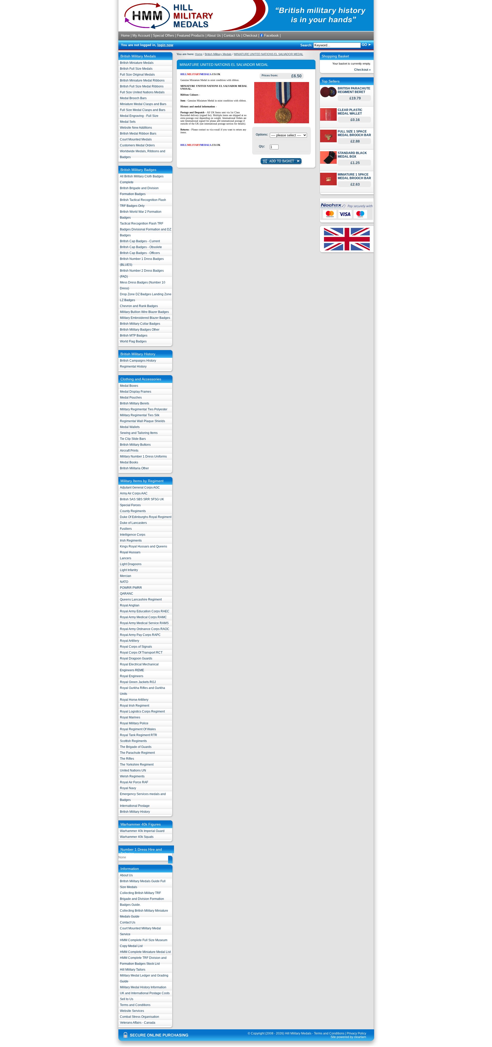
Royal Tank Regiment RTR (138, 735)
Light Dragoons (130, 564)
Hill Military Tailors (132, 969)
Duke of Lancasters (133, 523)
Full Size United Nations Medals (142, 92)
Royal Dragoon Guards (136, 658)
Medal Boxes (129, 386)
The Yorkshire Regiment (136, 764)
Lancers (125, 558)
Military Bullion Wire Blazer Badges (144, 312)
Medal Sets (128, 122)
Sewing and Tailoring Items (139, 433)
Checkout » (362, 70)
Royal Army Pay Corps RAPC (140, 635)
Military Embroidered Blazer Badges (145, 318)
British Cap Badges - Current (140, 241)
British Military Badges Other (139, 329)
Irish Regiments (131, 540)
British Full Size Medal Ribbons (141, 86)
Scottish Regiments (133, 741)
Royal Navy (128, 788)
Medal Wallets (130, 427)
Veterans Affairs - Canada (137, 1022)
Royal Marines (130, 717)
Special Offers (163, 35)
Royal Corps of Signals (136, 646)
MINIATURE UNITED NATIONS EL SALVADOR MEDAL (268, 54)
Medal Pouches (131, 397)
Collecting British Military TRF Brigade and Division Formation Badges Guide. (142, 899)
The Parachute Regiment (137, 753)
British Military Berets (134, 403)
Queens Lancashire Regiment (141, 599)
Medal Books (129, 462)
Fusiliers (126, 529)
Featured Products (190, 35)
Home (125, 35)
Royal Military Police (134, 723)
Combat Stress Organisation (139, 1017)
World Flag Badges (133, 341)
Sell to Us (126, 999)
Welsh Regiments (132, 776)
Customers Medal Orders (137, 145)
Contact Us (232, 35)
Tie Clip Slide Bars (133, 439)
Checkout (250, 35)
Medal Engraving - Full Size (139, 116)
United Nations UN (133, 770)
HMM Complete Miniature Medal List (145, 952)
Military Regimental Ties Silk (139, 415)
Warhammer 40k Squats (136, 837)
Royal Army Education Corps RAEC (144, 611)
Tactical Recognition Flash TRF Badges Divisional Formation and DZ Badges (145, 229)
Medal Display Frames (135, 391)
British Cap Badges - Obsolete (141, 247)
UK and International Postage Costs (145, 993)
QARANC (126, 593)
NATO (124, 582)
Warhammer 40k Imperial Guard (142, 831)
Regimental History (133, 366)
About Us (214, 35)
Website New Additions (136, 127)
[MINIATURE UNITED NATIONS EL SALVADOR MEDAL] (281, 122)
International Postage (135, 806)
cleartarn (360, 1037)
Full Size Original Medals (137, 74)
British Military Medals (218, 54)
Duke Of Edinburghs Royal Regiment (145, 517)
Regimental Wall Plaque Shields (142, 421)
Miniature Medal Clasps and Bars (143, 104)
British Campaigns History (138, 360)
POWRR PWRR (131, 587)
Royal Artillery (129, 641)
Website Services (132, 1011)
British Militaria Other (134, 468)
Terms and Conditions (135, 1005)
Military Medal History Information (143, 987)
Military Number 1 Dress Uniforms (143, 456)
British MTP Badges (133, 335)
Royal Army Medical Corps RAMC (143, 617)
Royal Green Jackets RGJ (138, 682)
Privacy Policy (356, 1033)
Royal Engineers (131, 676)
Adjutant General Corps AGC (140, 487)
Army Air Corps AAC (134, 493)
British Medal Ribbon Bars (138, 133)
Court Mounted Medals (136, 139)
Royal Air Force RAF (134, 782)
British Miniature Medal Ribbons (142, 80)
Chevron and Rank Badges (139, 306)
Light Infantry (129, 570)
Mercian (125, 576)
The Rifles (127, 758)
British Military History (135, 812)
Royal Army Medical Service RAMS (144, 623)
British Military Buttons (135, 444)
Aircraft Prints (129, 450)
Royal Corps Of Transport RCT (141, 652)
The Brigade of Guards (135, 747)
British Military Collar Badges (140, 324)
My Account (141, 35)
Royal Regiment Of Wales (138, 729)
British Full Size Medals (136, 68)
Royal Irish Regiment (134, 705)
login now (165, 45)
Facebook (271, 35)
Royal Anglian (129, 605)
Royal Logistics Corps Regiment (142, 711)
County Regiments (133, 511)
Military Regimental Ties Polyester (143, 409)
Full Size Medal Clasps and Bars (142, 110)
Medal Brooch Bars (133, 98)
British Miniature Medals (136, 63)
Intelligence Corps (132, 534)
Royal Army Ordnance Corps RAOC (144, 629)
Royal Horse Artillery (134, 700)
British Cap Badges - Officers (140, 253)
